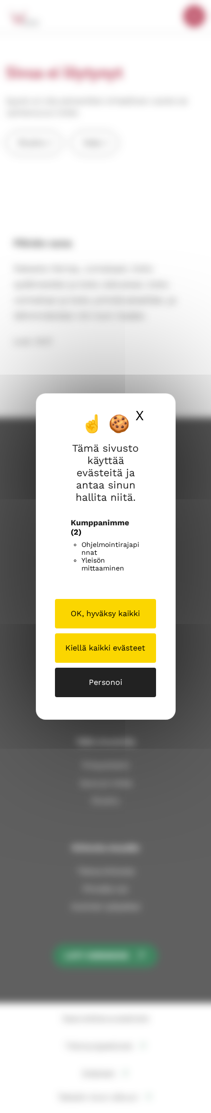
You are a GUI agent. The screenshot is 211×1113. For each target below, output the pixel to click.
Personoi (105, 682)
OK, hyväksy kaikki (105, 613)
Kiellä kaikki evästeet (105, 647)
